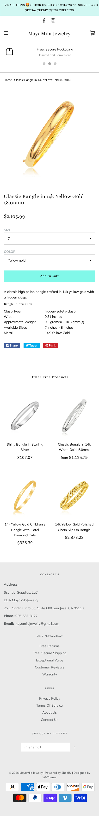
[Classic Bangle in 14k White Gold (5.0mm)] (74, 416)
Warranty (49, 674)
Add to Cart (49, 276)
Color (10, 251)
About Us (49, 712)
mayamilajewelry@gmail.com (37, 623)
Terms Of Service (49, 705)
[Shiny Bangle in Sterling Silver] (25, 416)
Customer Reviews (49, 667)
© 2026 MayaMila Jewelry (26, 772)
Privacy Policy (49, 698)
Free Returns (49, 646)
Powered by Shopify (58, 772)
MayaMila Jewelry (49, 34)
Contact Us (49, 719)
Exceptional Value (49, 660)
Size (7, 230)
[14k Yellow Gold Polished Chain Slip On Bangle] (74, 496)
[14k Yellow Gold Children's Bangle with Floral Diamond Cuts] (25, 496)
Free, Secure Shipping (49, 653)
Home (8, 80)
